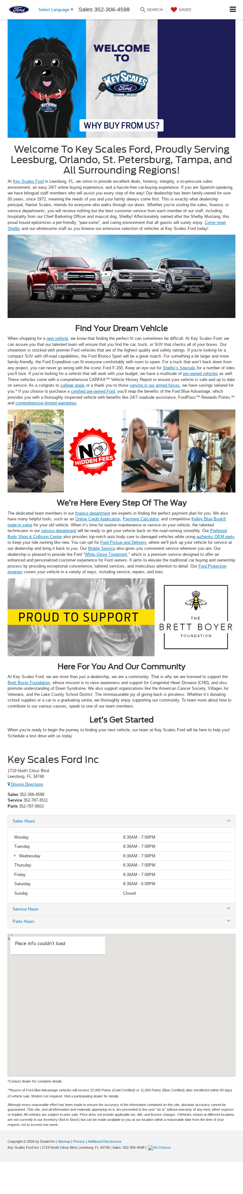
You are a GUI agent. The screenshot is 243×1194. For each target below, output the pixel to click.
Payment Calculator (141, 519)
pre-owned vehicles (200, 373)
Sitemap (64, 1141)
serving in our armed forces (155, 385)
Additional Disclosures (105, 1141)
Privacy (79, 1141)
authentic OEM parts (215, 536)
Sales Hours (24, 821)
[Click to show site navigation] (233, 9)
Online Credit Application (97, 519)
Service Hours (26, 909)
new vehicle (57, 338)
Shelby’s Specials (179, 367)
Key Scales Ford (28, 181)
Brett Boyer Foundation (29, 682)
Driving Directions (26, 784)
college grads (72, 385)
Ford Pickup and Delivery (123, 542)
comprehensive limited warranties (46, 403)
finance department (92, 513)
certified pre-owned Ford (93, 391)
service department (58, 530)
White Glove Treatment (106, 554)
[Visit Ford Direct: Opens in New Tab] (160, 1147)
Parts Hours (23, 921)
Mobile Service (101, 548)
